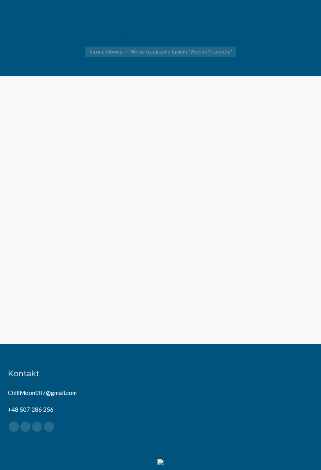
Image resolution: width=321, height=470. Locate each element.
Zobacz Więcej (81, 316)
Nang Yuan (83, 200)
